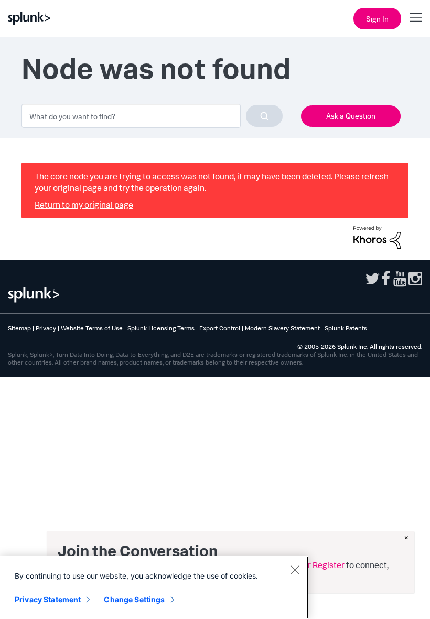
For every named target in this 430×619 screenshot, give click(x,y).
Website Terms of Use (92, 328)
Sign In (377, 18)
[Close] (294, 569)
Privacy (46, 328)
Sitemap (19, 328)
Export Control (219, 328)
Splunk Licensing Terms (161, 328)
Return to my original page (84, 204)
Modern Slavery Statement (282, 328)
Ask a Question (350, 115)
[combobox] (152, 116)
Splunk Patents (346, 328)
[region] (154, 587)
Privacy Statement (48, 599)
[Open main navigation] (416, 17)
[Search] (264, 116)
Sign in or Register (310, 565)
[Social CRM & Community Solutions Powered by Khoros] (377, 236)
